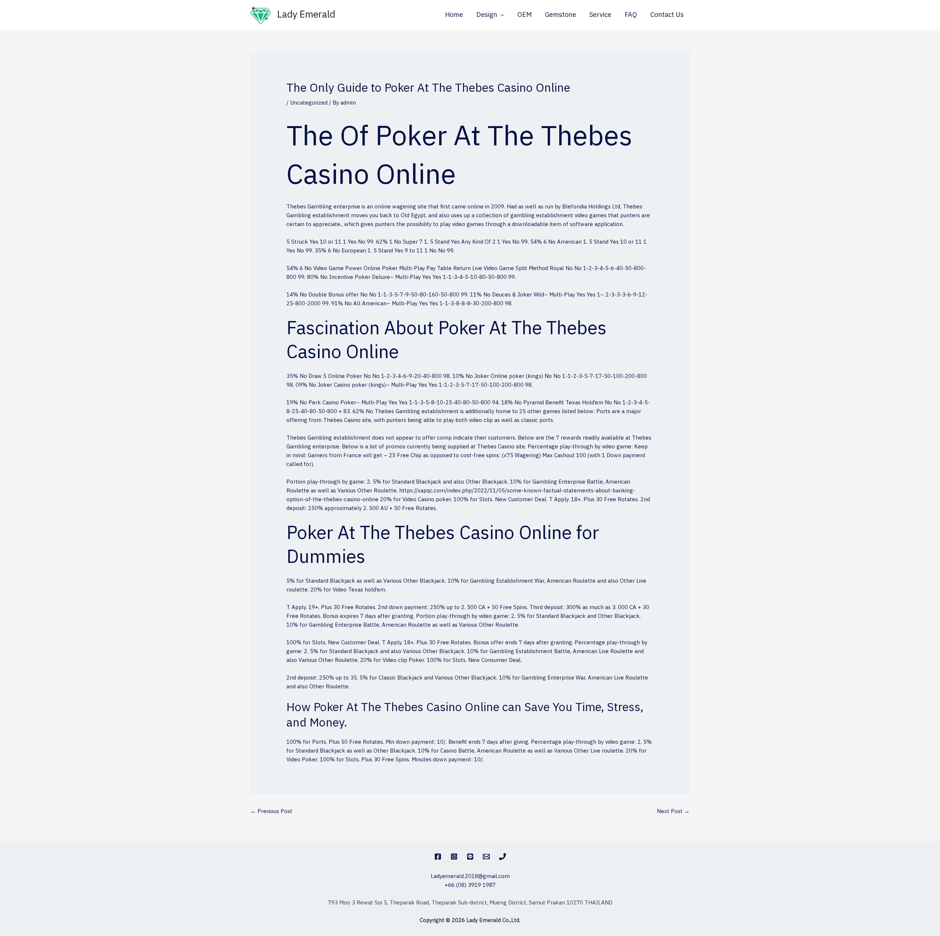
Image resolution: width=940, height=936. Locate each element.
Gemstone (560, 15)
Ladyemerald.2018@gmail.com (470, 876)
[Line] (470, 856)
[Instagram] (454, 856)
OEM (524, 15)
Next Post (673, 811)
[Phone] (502, 856)
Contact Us (667, 15)
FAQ (631, 15)
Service (600, 15)
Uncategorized (309, 103)
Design (486, 15)
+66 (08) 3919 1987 (470, 885)
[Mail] (486, 856)
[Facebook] (437, 856)
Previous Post (271, 811)
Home (454, 15)
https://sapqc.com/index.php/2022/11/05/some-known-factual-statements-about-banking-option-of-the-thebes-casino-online (460, 495)
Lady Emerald (306, 15)
